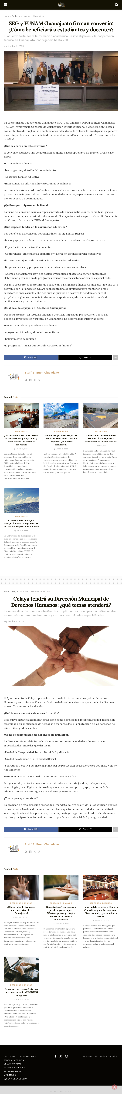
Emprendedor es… (13, 1071)
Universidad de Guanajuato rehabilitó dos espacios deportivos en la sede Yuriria (101, 438)
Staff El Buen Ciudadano (42, 372)
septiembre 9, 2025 (14, 46)
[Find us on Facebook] (55, 1056)
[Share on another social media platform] (115, 357)
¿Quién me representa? (15, 1079)
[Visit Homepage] (61, 4)
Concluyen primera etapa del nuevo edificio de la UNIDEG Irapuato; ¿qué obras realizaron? (61, 440)
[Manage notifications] (114, 1087)
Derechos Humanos (40, 591)
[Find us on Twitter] (60, 1056)
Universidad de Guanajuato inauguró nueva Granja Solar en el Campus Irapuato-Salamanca (21, 523)
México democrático (14, 1068)
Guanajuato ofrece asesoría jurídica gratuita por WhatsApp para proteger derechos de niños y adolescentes (61, 913)
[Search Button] (116, 5)
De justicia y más (20, 591)
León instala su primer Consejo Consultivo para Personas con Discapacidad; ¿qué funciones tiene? (101, 912)
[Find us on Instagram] (66, 1056)
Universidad (38, 16)
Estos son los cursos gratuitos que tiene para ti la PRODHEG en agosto (21, 992)
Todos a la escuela (21, 16)
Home (6, 16)
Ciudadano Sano (27, 1056)
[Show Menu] (5, 5)
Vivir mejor (10, 1075)
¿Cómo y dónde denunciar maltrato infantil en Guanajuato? (21, 910)
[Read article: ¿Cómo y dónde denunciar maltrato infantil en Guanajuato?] (21, 887)
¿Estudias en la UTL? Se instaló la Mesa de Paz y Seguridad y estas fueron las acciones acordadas (21, 440)
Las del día (10, 1056)
